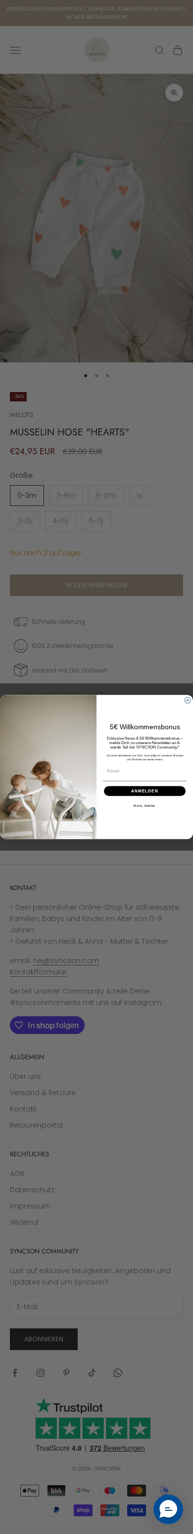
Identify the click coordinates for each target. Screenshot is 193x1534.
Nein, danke (145, 806)
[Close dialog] (188, 700)
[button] (168, 1509)
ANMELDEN (144, 791)
